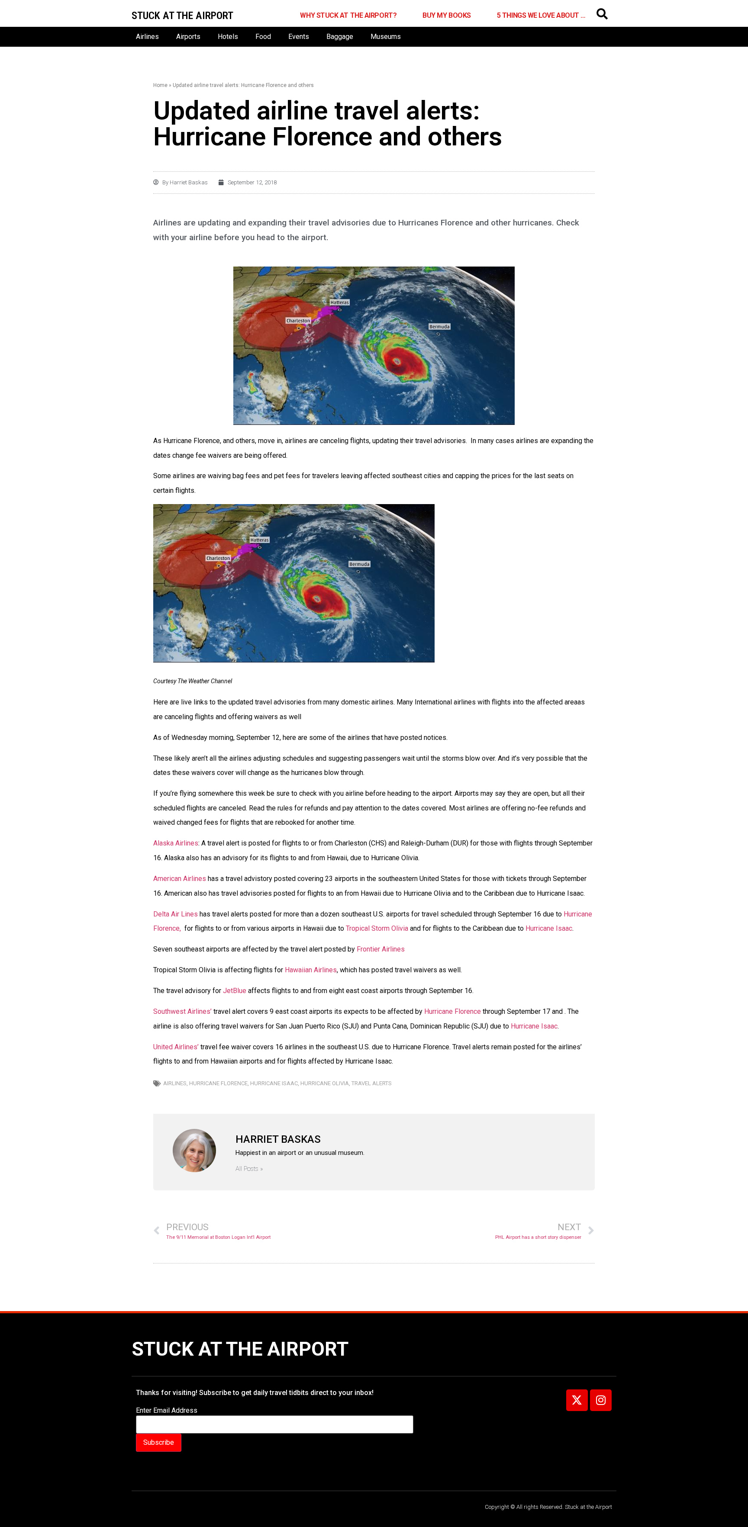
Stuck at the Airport (240, 1348)
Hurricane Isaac (548, 928)
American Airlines (179, 878)
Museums (386, 36)
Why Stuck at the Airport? (348, 15)
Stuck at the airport (182, 16)
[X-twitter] (577, 1400)
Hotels (228, 36)
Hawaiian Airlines (311, 970)
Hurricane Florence (452, 1011)
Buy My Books (446, 15)
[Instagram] (601, 1400)
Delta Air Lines (176, 914)
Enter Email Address (166, 1410)
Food (263, 36)
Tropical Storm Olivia (376, 928)
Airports (188, 36)
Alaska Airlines (175, 843)
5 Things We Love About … (541, 15)
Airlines (147, 36)
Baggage (339, 36)
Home (160, 85)
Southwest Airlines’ (182, 1011)
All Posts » (249, 1169)
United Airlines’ (176, 1047)
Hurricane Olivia (324, 1083)
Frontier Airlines (381, 949)
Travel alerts (371, 1083)
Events (298, 36)
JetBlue (233, 991)
